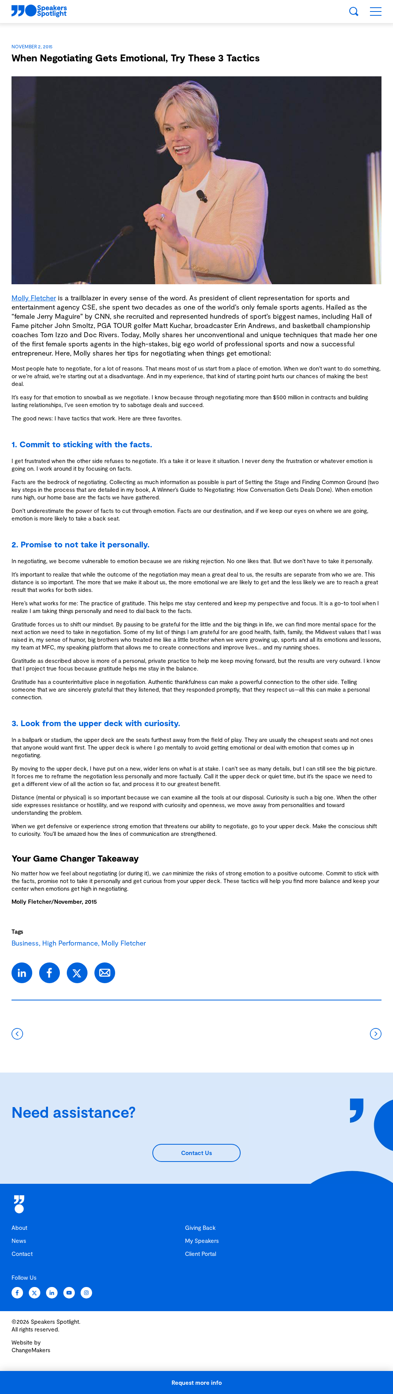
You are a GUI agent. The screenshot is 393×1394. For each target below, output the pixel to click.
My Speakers (202, 1240)
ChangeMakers (31, 1349)
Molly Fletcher (34, 297)
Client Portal (200, 1253)
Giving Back (200, 1227)
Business (25, 943)
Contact (22, 1253)
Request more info (197, 1382)
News (19, 1240)
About (19, 1227)
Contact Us (196, 1152)
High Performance (70, 943)
